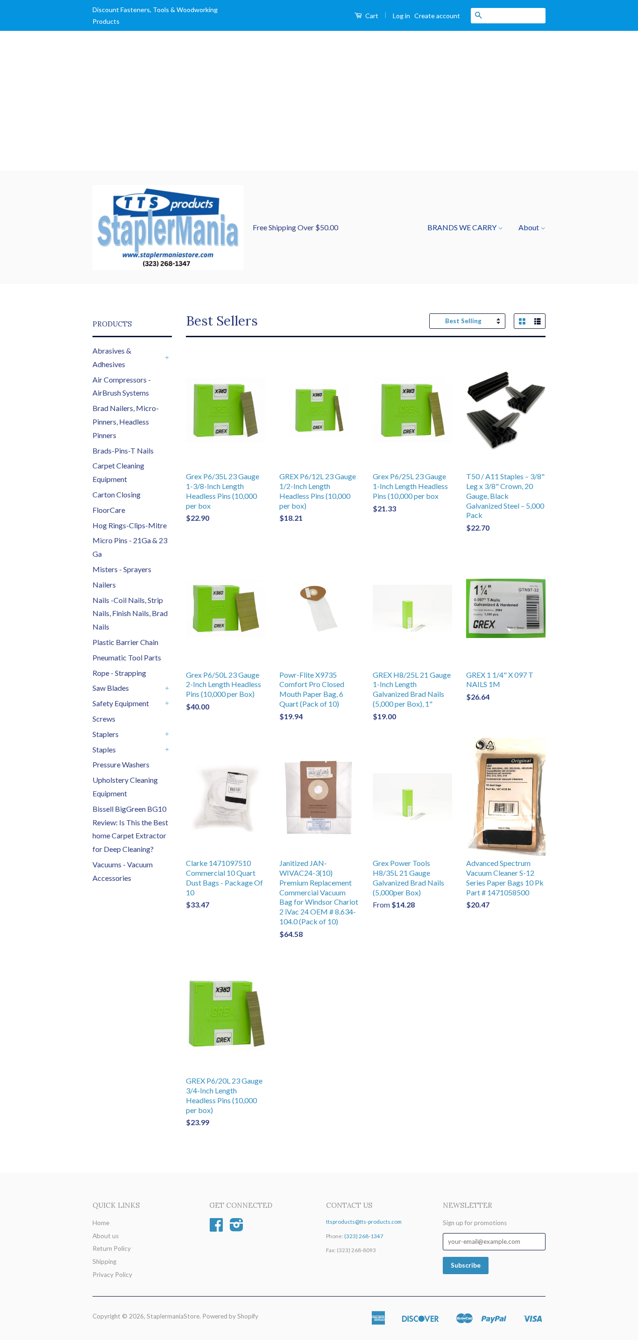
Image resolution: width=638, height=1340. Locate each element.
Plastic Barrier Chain (125, 642)
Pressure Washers (120, 764)
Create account (437, 16)
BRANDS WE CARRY (462, 227)
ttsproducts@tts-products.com (364, 1222)
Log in (401, 16)
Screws (103, 718)
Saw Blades (110, 687)
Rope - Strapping (119, 672)
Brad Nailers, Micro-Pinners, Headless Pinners (125, 422)
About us (105, 1236)
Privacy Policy (112, 1274)
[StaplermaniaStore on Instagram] (236, 1228)
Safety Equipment (120, 703)
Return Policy (111, 1248)
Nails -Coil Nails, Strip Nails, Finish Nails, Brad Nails (130, 613)
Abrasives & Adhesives (111, 357)
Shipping (104, 1261)
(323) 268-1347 (363, 1236)
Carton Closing (116, 494)
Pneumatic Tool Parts (126, 657)
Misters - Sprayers (121, 569)
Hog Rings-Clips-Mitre (129, 525)
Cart (371, 16)
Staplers (105, 734)
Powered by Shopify (230, 1316)
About (529, 227)
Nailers (104, 584)
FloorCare (108, 509)
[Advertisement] (319, 100)
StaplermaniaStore (173, 1316)
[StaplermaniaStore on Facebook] (216, 1228)
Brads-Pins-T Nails (123, 450)
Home (100, 1223)
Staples (104, 749)
